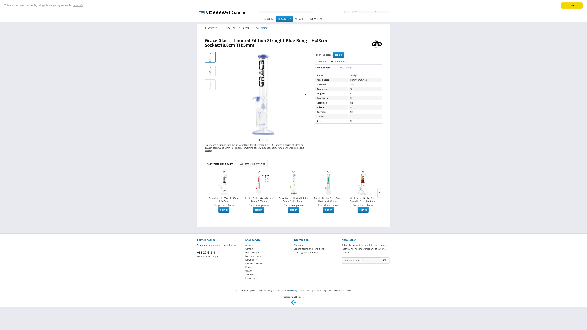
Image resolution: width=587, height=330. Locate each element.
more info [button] (78, 5)
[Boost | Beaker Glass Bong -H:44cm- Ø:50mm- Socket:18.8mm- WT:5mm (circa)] (259, 184)
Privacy (249, 267)
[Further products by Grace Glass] (376, 43)
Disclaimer (299, 245)
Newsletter (251, 259)
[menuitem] (269, 19)
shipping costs (296, 290)
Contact (249, 248)
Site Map (249, 274)
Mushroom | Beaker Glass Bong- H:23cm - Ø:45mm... (363, 200)
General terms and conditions (309, 248)
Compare (322, 61)
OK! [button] (572, 5)
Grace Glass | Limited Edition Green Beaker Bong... (293, 200)
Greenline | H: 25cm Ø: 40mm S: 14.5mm (224, 200)
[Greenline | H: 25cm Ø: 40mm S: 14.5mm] (224, 184)
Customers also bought (220, 163)
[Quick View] (224, 172)
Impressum (251, 278)
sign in (338, 54)
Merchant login (253, 256)
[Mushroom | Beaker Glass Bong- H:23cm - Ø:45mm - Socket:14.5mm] (363, 184)
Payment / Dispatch (255, 263)
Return (248, 270)
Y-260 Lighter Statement (306, 252)
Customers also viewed (252, 163)
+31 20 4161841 (208, 253)
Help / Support (252, 252)
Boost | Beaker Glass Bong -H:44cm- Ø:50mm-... (258, 200)
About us (250, 245)
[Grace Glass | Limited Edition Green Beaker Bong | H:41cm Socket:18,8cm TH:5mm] (293, 184)
